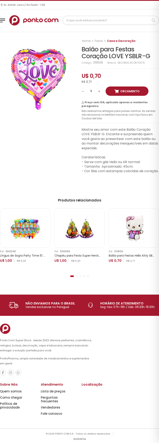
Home (86, 41)
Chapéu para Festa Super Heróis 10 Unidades (85, 255)
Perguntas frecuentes (49, 399)
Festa (99, 41)
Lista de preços (53, 391)
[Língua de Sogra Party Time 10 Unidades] (25, 228)
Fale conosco (51, 413)
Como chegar (11, 397)
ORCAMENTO (130, 91)
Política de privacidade (10, 406)
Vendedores (50, 407)
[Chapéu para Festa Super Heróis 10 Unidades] (79, 228)
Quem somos (11, 391)
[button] (72, 276)
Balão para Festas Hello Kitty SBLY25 (134, 255)
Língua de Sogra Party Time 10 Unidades (28, 255)
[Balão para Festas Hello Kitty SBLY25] (134, 228)
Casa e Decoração (121, 41)
